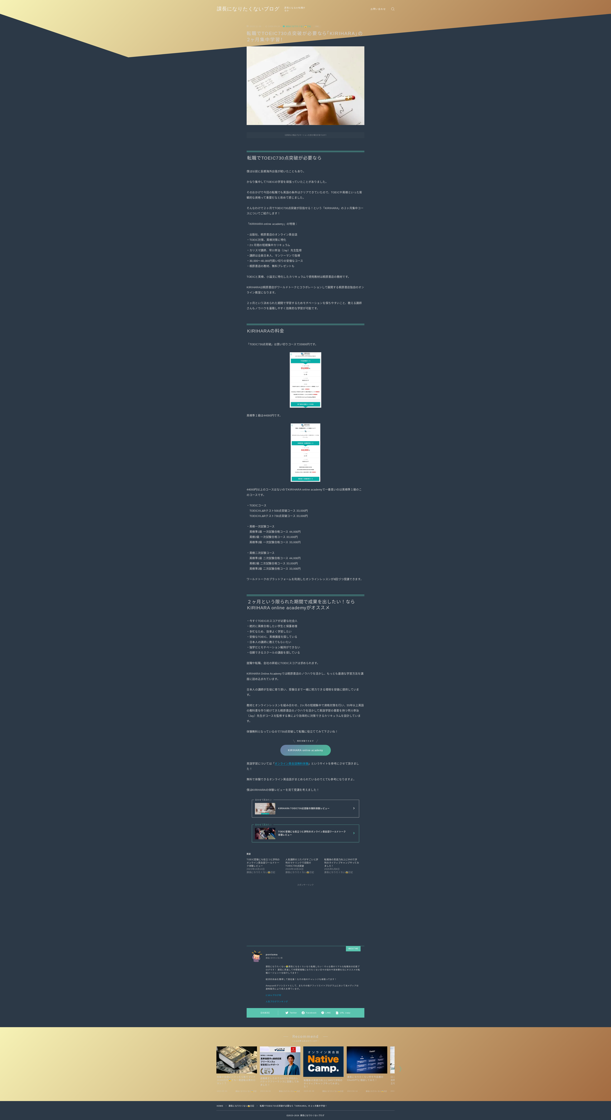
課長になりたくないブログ (248, 9)
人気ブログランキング (277, 1002)
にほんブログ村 (273, 995)
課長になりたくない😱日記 (298, 26)
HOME (220, 1106)
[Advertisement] (305, 912)
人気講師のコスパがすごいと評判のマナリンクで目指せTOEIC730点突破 (301, 862)
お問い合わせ (378, 9)
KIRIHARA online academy (305, 750)
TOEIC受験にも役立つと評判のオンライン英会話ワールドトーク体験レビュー (263, 862)
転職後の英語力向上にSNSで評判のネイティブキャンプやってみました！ (341, 862)
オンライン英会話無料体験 (291, 763)
